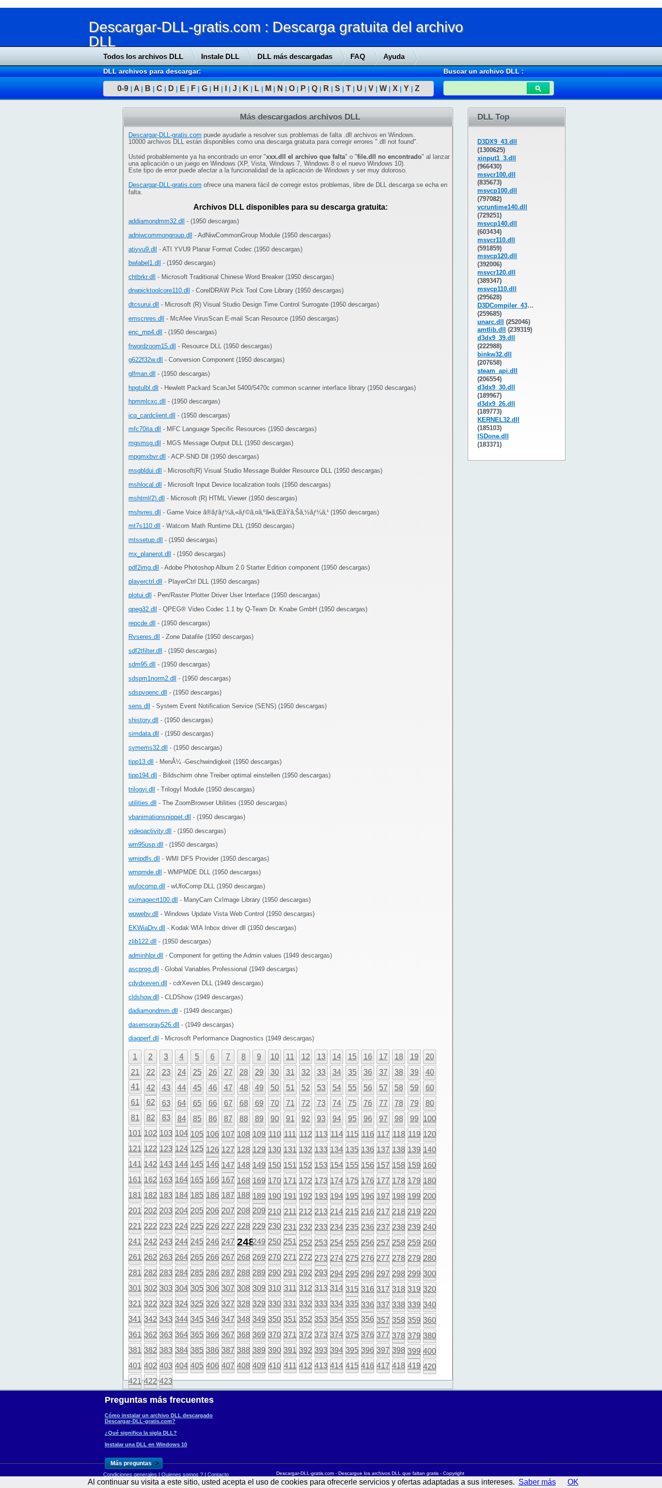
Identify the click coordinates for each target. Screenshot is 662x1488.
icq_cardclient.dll (151, 415)
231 (290, 1227)
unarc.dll (490, 322)
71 (290, 1103)
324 (181, 1304)
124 (181, 1149)
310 (274, 1288)
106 (212, 1134)
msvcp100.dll (497, 190)
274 (336, 1258)
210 (274, 1212)
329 (259, 1304)
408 (243, 1366)
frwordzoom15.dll (152, 346)
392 (305, 1350)
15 (352, 1057)
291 (290, 1273)
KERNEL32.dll (498, 419)
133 (321, 1150)
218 (398, 1212)
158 (398, 1165)
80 (430, 1103)
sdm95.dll (142, 664)
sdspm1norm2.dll (152, 678)
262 (150, 1257)
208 (243, 1211)
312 (305, 1288)
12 (305, 1057)
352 (305, 1319)
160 (429, 1165)
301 (135, 1288)
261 (135, 1257)
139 (414, 1150)
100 (429, 1119)
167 (228, 1180)
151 (290, 1165)
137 (383, 1150)
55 (352, 1088)
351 (290, 1319)
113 (321, 1134)
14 (336, 1057)
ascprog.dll (143, 969)
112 (305, 1134)
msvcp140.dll (497, 223)
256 (367, 1243)
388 (243, 1350)
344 (181, 1319)
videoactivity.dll (150, 831)
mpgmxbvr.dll (147, 456)
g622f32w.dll (145, 359)
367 (228, 1335)
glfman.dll (142, 373)
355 (352, 1319)
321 (135, 1304)
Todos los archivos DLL (143, 56)
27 (228, 1072)
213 (321, 1212)
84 (181, 1119)
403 (166, 1366)
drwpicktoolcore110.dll (159, 290)
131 (290, 1150)
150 (274, 1165)
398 (398, 1350)
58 (398, 1088)
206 (212, 1211)
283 (166, 1273)
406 (212, 1366)
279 (414, 1258)
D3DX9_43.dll (497, 141)
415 (352, 1366)
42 (150, 1088)
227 (228, 1226)
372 (305, 1335)
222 (150, 1226)
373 (321, 1335)
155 (352, 1165)
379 (414, 1336)
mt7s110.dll (144, 525)
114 (337, 1134)
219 (414, 1212)
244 (181, 1242)
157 (383, 1165)
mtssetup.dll (145, 539)
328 (243, 1304)
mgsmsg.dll (144, 443)
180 (429, 1181)
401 (135, 1366)
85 (197, 1119)
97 (383, 1119)
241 (135, 1242)
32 (305, 1072)
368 (243, 1335)
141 (135, 1164)
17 (383, 1057)
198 (398, 1196)
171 (290, 1181)
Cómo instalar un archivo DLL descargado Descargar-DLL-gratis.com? (159, 1418)
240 (429, 1227)
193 (321, 1196)
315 (352, 1289)
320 (429, 1289)
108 (243, 1134)
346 (212, 1319)
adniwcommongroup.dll (160, 235)
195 (352, 1196)
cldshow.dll (143, 997)
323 (166, 1304)
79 (414, 1103)
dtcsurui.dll (143, 304)
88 (243, 1119)
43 (166, 1088)
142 (150, 1164)
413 (321, 1366)
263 (166, 1257)
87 (228, 1119)
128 (243, 1150)
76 (367, 1103)
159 (414, 1165)
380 (429, 1336)
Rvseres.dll (144, 636)
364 (181, 1335)
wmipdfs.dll (144, 858)
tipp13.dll (141, 761)
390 (274, 1350)
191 (290, 1196)
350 (274, 1319)
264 (181, 1257)
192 (305, 1196)
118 (399, 1134)
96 (367, 1119)
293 (321, 1273)
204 (181, 1211)
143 (166, 1164)
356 (367, 1319)
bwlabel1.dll (144, 262)
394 (336, 1350)
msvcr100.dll (496, 174)
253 (321, 1243)
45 (197, 1088)
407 (228, 1366)
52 (305, 1088)
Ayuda (394, 56)
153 (321, 1165)
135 (352, 1150)
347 (228, 1319)
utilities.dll (142, 802)
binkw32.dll (494, 354)
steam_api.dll (497, 370)
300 (429, 1274)
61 (135, 1102)
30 (274, 1072)
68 (243, 1103)
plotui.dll (140, 595)
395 (352, 1350)
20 (430, 1057)
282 (150, 1273)
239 (414, 1227)
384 (181, 1350)
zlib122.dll (142, 941)
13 (321, 1057)
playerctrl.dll (145, 581)
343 (166, 1319)
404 (181, 1366)
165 (197, 1180)
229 (259, 1226)
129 (259, 1150)
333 (321, 1304)
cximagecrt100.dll (153, 899)
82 (150, 1118)
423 (166, 1381)
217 (383, 1212)
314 (336, 1288)
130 (274, 1150)
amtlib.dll (491, 329)
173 (321, 1181)
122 (150, 1149)
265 (197, 1257)
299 (414, 1274)
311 (290, 1288)
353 (321, 1319)
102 (150, 1133)
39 (414, 1072)
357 (383, 1320)
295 (352, 1274)
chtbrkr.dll (142, 276)
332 (305, 1304)
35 (352, 1072)
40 (430, 1072)
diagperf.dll (143, 1038)
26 (212, 1072)
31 (290, 1072)
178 (398, 1181)
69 (259, 1103)
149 (259, 1165)
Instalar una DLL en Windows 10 (146, 1444)
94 (336, 1119)
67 (228, 1103)
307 (228, 1288)
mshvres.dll (144, 512)
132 (305, 1150)
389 (259, 1350)
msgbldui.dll (145, 470)
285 (197, 1273)
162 (150, 1180)
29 (259, 1072)
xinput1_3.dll (496, 158)
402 (150, 1366)
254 (336, 1243)
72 (305, 1103)
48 (243, 1088)
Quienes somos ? (182, 1474)
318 (398, 1289)
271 (290, 1257)
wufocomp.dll (146, 886)
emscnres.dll (146, 318)
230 (274, 1226)
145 (197, 1164)
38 (398, 1072)
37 (383, 1072)
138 (398, 1150)
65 (197, 1103)
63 (166, 1103)
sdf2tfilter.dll (145, 650)
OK (573, 1482)
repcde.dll (142, 623)
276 (367, 1258)
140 (429, 1150)
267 (228, 1257)
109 (259, 1134)
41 (135, 1087)
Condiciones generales (130, 1474)
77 (383, 1103)
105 (197, 1134)
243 (166, 1242)
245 (197, 1242)
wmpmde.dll (145, 872)
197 (383, 1196)
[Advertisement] (72, 255)
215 (352, 1212)
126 (212, 1150)
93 (321, 1119)
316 (367, 1289)
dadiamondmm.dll (153, 1010)
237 (383, 1227)
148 (243, 1165)
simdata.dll (143, 733)
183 (166, 1195)
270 (274, 1257)
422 (150, 1381)
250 (274, 1242)
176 (367, 1181)
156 (367, 1165)
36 (367, 1072)
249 (259, 1242)
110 (274, 1134)
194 (336, 1196)
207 (228, 1211)
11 (290, 1057)
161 (135, 1180)
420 (429, 1367)
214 (336, 1212)
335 (352, 1304)
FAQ (357, 56)
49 (259, 1088)
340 (429, 1305)
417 (383, 1366)
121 (135, 1149)
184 (181, 1195)
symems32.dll (148, 747)
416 (367, 1366)
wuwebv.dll (143, 913)
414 (336, 1366)
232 (305, 1227)
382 (150, 1350)
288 (243, 1273)
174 (336, 1181)
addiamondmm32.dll (156, 221)
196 (367, 1196)
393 (321, 1350)
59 (414, 1088)
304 (181, 1288)
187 (228, 1195)
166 (212, 1180)
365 (197, 1335)
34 (336, 1072)
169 (259, 1181)
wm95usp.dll (145, 844)
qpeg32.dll (142, 609)
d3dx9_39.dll (496, 337)
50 (274, 1088)
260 (429, 1243)
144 (181, 1164)
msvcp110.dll (497, 289)
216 (367, 1212)
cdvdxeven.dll (147, 983)
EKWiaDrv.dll (146, 927)
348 (243, 1319)
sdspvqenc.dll (147, 692)
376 (367, 1335)
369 (259, 1335)
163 (166, 1180)
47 (228, 1088)
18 (398, 1057)
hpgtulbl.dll (143, 387)
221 (135, 1226)
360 (429, 1320)
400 (429, 1351)
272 (305, 1257)
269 (259, 1257)
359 (414, 1320)
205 (197, 1211)
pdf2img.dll (143, 567)
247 (228, 1242)
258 (398, 1243)
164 (181, 1180)
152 (305, 1165)
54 (336, 1088)
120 (429, 1134)
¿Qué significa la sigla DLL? (141, 1433)
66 (212, 1103)
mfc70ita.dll (144, 429)
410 (274, 1366)
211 (290, 1212)
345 (197, 1319)
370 (274, 1335)
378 (398, 1336)
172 (305, 1181)
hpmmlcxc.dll (147, 401)
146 (212, 1164)
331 (290, 1304)
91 (290, 1119)
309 (259, 1288)
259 (414, 1243)
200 (429, 1196)
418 (398, 1366)
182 (150, 1195)
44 (181, 1088)
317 (383, 1289)
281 (135, 1273)
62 (150, 1102)
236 (367, 1227)
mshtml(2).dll (146, 498)
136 (367, 1150)
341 (135, 1319)
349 (259, 1319)
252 (305, 1243)
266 (212, 1257)
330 (274, 1304)
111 (290, 1134)
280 (429, 1258)
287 (228, 1273)
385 (197, 1350)
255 (352, 1243)
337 (383, 1305)
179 (414, 1181)
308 (243, 1288)
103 (166, 1133)
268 (243, 1257)
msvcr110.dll (496, 240)
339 (414, 1305)
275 (352, 1258)
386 (212, 1350)
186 (212, 1195)
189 (259, 1196)
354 (336, 1319)
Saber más (537, 1482)
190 (274, 1196)
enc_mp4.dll (145, 332)
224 (181, 1226)
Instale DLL (220, 56)
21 (135, 1072)
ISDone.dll (493, 436)
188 (243, 1195)
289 (259, 1273)
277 (383, 1258)
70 (274, 1103)
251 (290, 1242)
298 (398, 1274)
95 (352, 1119)
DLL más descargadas (294, 56)
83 (166, 1118)
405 (197, 1366)
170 (274, 1181)
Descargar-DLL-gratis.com (165, 135)
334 (336, 1304)
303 (166, 1288)
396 (367, 1350)
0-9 (122, 88)
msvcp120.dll (497, 256)
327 (228, 1304)
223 (166, 1226)
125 (197, 1149)
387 (228, 1350)
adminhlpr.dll (145, 955)
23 (166, 1072)
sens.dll (139, 706)
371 (290, 1335)
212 (305, 1212)
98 (398, 1119)
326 (212, 1304)
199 (414, 1196)
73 (321, 1103)
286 (212, 1273)
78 (398, 1103)
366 (212, 1335)
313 (321, 1288)
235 (352, 1227)
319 (414, 1289)
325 (197, 1304)
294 (336, 1274)
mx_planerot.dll (149, 554)
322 (150, 1304)
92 (305, 1119)
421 (135, 1381)
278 (398, 1258)
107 (228, 1134)
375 (352, 1335)
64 (181, 1103)
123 (166, 1149)
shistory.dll (143, 720)
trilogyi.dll (141, 789)
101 (135, 1133)
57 (383, 1088)
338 (398, 1305)
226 (212, 1226)
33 (321, 1072)
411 (290, 1366)
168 (243, 1181)
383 (166, 1350)
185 (197, 1195)
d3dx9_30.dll (496, 387)
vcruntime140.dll (502, 207)
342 (150, 1319)
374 (336, 1335)
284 (181, 1273)
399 (414, 1351)
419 (414, 1366)
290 (274, 1273)
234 (336, 1227)
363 (166, 1335)
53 (321, 1088)
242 (150, 1242)
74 (336, 1103)
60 (430, 1088)
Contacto (218, 1474)
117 (383, 1134)
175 (352, 1181)
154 (336, 1165)
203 (166, 1211)
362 (150, 1335)
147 (228, 1165)
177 (383, 1181)
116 (368, 1134)
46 (212, 1088)
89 (259, 1119)
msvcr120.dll (496, 272)
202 (150, 1211)
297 (383, 1274)
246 (212, 1242)
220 (429, 1212)
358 (398, 1320)
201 (135, 1211)
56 (367, 1088)
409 (259, 1366)
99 (414, 1119)
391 (290, 1350)
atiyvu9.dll (142, 249)
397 (383, 1350)
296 (367, 1274)
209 (259, 1211)
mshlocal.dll (145, 484)
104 (181, 1133)
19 (414, 1057)
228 (243, 1226)
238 (398, 1227)
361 (135, 1335)
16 (367, 1057)
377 (383, 1335)
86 (212, 1119)
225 (197, 1226)
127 (228, 1150)
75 (352, 1103)
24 (181, 1072)
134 (336, 1150)
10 (274, 1057)
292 (305, 1273)
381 (135, 1350)
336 (367, 1305)
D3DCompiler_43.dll (507, 305)
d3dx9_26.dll (496, 403)
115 (352, 1134)
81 (135, 1118)
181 (135, 1195)
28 (243, 1072)
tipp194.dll (142, 775)
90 (274, 1119)
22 (150, 1072)
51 (290, 1088)
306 (212, 1288)
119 (414, 1134)
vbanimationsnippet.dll (159, 817)
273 (321, 1258)
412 (305, 1366)
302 (150, 1288)
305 (197, 1288)
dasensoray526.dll (153, 1024)
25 (197, 1072)
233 (321, 1227)
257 (383, 1243)
